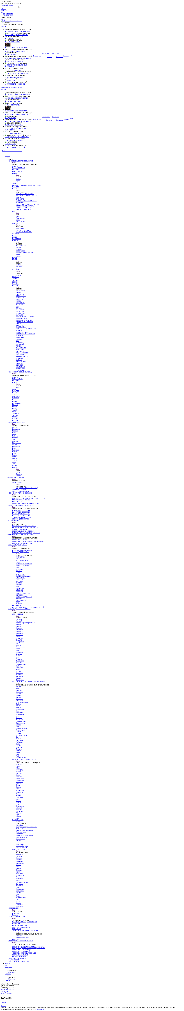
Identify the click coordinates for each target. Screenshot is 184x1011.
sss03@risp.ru (5, 991)
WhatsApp (4, 10)
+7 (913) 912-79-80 (7, 16)
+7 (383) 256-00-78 (7, 14)
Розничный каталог (7, 5)
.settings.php (40, 1009)
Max (2, 12)
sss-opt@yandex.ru (6, 993)
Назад (10, 157)
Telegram (3, 9)
